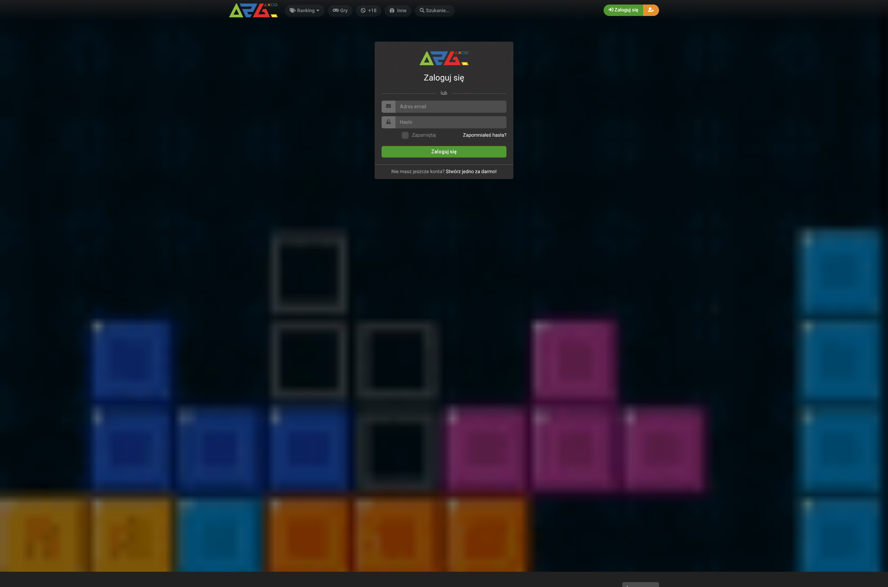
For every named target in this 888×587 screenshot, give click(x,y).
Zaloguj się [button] (625, 10)
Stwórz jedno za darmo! (471, 172)
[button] (435, 11)
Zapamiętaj (424, 135)
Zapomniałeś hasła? (484, 135)
